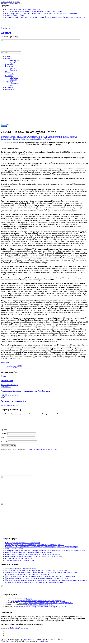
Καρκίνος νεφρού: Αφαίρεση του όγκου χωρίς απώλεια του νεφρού (28, 552)
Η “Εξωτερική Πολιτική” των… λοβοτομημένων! (22, 9)
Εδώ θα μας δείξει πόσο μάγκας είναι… (40, 605)
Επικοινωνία (9, 89)
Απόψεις (8, 56)
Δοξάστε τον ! (7, 380)
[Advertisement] (44, 107)
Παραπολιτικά (14, 60)
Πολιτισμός (9, 76)
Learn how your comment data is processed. (43, 449)
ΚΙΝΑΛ (26, 137)
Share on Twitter (20, 139)
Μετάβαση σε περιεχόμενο (10, 2)
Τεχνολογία (9, 82)
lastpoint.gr (6, 32)
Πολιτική (8, 58)
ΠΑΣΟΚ (49, 137)
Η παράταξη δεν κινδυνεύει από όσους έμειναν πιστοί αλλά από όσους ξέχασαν (32, 554)
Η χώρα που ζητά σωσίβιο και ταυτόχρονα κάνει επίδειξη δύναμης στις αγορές (38, 601)
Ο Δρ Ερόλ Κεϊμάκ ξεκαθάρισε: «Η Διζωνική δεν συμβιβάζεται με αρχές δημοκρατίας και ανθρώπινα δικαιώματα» (45, 17)
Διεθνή (12, 74)
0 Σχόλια (20, 137)
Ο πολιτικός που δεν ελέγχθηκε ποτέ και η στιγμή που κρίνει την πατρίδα (41, 607)
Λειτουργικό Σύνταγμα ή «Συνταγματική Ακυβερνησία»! (26, 391)
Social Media (14, 83)
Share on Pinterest (44, 139)
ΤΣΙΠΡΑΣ (73, 137)
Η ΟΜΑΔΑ (9, 87)
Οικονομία (9, 64)
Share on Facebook (7, 139)
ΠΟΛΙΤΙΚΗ (57, 137)
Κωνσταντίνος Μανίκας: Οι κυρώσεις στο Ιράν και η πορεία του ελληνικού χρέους (33, 556)
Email (3, 437)
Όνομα (4, 433)
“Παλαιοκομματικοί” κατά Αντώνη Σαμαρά (20, 560)
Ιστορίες (12, 68)
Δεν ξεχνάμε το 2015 (13, 366)
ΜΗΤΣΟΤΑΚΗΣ (36, 137)
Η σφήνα (29, 599)
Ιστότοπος (4, 441)
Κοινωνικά (9, 66)
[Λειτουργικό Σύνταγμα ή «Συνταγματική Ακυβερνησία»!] (6, 387)
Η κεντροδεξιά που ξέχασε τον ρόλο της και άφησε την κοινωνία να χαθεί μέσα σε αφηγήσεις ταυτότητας (41, 13)
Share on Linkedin (32, 139)
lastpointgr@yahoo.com (19, 628)
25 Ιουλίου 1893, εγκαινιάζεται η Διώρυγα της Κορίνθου (25, 368)
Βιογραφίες (13, 70)
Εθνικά (7, 72)
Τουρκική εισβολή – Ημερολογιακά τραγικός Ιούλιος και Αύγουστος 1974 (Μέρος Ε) (34, 11)
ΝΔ (44, 137)
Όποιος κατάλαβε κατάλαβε (14, 15)
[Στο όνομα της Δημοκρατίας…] (3, 397)
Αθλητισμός (14, 78)
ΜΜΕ (12, 85)
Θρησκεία (13, 80)
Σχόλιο (4, 430)
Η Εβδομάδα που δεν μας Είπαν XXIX (18, 558)
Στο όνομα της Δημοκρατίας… (14, 401)
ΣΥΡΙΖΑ (66, 137)
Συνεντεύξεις (14, 62)
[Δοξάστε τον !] (3, 376)
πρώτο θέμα (5, 362)
